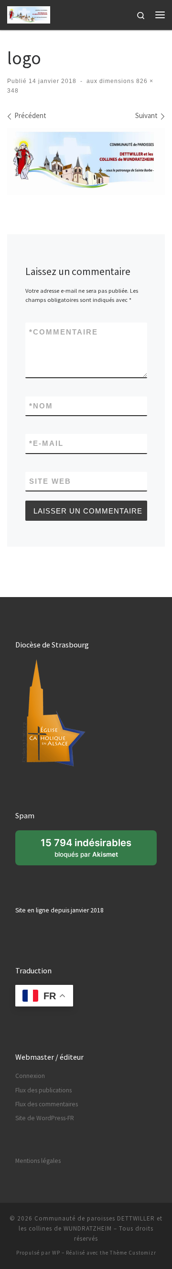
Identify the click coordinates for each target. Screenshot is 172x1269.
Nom (41, 406)
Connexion (30, 1076)
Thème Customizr (133, 1252)
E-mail (46, 443)
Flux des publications (43, 1090)
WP (56, 1252)
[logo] (86, 161)
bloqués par (91, 851)
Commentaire (63, 332)
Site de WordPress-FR (44, 1118)
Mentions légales (38, 1161)
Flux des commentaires (46, 1104)
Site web (50, 481)
